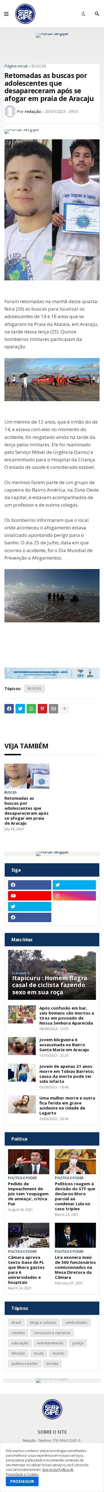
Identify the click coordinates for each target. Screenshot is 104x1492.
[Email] (53, 708)
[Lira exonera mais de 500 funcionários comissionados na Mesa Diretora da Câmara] (75, 1235)
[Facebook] (9, 708)
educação (20, 1342)
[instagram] (74, 895)
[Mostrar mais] (64, 708)
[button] (6, 14)
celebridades (76, 1322)
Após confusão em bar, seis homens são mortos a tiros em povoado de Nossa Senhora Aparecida (66, 1015)
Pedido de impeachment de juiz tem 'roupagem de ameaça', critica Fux (28, 1193)
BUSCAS (38, 66)
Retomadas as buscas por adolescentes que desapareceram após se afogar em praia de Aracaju (26, 811)
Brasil (16, 1322)
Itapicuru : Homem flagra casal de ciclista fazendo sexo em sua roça (49, 985)
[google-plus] (74, 906)
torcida (52, 1363)
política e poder (25, 1363)
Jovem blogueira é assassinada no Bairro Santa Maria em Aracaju (64, 1044)
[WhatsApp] (31, 708)
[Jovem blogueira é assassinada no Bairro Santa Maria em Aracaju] (22, 1046)
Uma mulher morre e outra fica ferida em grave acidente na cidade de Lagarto (67, 1105)
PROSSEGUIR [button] (22, 1481)
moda (39, 1353)
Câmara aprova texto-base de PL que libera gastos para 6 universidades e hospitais (26, 1270)
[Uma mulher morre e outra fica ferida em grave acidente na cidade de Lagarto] (22, 1104)
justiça (77, 1342)
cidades (18, 1332)
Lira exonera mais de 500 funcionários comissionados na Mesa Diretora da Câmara (75, 1267)
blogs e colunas (43, 1322)
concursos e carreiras (52, 1332)
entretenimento (50, 1342)
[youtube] (29, 895)
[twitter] (74, 885)
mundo (58, 1353)
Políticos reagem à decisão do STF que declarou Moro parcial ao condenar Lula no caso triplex (75, 1196)
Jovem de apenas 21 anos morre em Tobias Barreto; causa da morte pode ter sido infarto (66, 1074)
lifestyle (18, 1353)
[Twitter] (20, 708)
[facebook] (29, 885)
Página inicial (15, 66)
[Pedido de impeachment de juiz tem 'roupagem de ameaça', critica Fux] (28, 1161)
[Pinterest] (42, 708)
